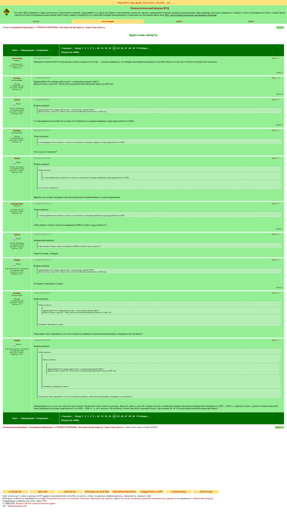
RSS (44, 501)
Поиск (251, 21)
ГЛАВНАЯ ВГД (178, 492)
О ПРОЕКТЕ (15, 492)
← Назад (76, 48)
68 (130, 48)
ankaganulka (17, 204)
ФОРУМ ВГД (206, 492)
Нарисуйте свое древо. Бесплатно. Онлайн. (141, 2)
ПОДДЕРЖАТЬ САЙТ (151, 492)
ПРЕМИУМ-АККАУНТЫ (124, 492)
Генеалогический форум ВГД (149, 8)
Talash (17, 100)
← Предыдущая (26, 50)
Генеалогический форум (15, 427)
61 (102, 48)
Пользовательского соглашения (63, 498)
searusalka (17, 58)
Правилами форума (203, 498)
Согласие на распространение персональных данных (147, 498)
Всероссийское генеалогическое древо (35, 503)
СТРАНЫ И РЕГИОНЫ (47, 27)
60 (98, 48)
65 (118, 48)
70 (137, 48)
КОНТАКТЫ (70, 492)
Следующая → (43, 50)
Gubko (17, 260)
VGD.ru (36, 21)
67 (126, 48)
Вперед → (145, 48)
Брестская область (95, 27)
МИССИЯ (42, 492)
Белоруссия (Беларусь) (72, 27)
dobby (76, 52)
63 (110, 48)
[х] (168, 2)
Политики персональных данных (96, 498)
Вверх (274, 58)
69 (134, 48)
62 (106, 48)
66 (122, 48)
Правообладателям (17, 506)
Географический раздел (22, 27)
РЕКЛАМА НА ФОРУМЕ (97, 492)
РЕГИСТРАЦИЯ (107, 21)
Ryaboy (17, 78)
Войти (179, 21)
